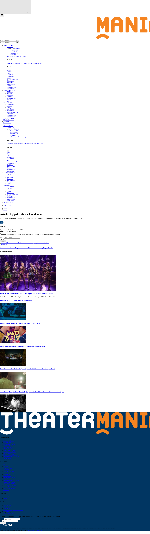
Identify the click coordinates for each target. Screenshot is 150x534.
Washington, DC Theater (10, 455)
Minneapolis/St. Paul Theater (11, 456)
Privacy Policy (31, 530)
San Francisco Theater (9, 452)
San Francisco (11, 84)
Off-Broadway (17, 63)
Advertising (6, 508)
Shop (4, 507)
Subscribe (3, 241)
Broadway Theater (8, 441)
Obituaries (10, 96)
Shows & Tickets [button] (8, 45)
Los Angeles (10, 76)
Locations (10, 47)
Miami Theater (7, 448)
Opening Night (7, 468)
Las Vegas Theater (8, 447)
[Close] (0, 233)
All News (6, 490)
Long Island (10, 74)
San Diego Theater (8, 483)
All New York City (37, 63)
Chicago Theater (8, 442)
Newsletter (6, 121)
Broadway (17, 48)
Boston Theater (7, 445)
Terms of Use (39, 530)
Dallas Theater (7, 476)
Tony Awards (7, 123)
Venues (9, 56)
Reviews (9, 93)
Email (2, 237)
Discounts (13, 54)
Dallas (8, 73)
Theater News (3, 244)
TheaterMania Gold (8, 120)
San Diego (10, 82)
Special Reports (11, 98)
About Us (6, 511)
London (5, 498)
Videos (9, 101)
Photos (9, 99)
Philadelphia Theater (9, 450)
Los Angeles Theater (9, 444)
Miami (9, 78)
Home (5, 208)
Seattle (9, 85)
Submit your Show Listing (18, 56)
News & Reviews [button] (8, 90)
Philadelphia (10, 81)
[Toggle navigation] (2, 15)
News (5, 210)
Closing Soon (14, 53)
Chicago (9, 71)
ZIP (1, 239)
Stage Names (7, 505)
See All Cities (10, 88)
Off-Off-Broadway (26, 63)
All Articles (10, 92)
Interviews (10, 95)
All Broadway (14, 51)
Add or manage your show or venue (13, 510)
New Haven (10, 118)
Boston (9, 70)
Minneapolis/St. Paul (12, 79)
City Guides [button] (6, 102)
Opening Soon (14, 50)
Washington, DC (11, 87)
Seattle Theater (7, 453)
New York (6, 497)
